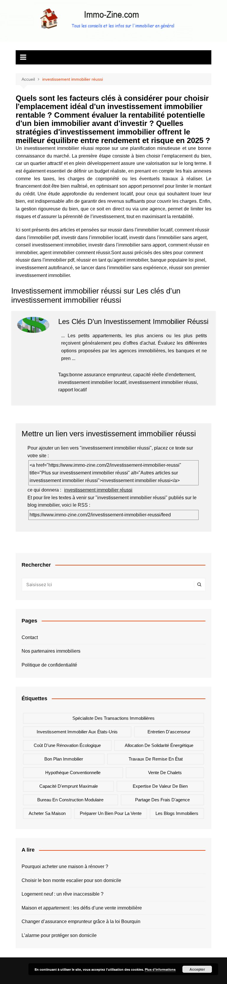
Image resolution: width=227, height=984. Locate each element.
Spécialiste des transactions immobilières (113, 718)
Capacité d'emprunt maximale (68, 786)
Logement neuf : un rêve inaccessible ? (62, 894)
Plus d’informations (160, 969)
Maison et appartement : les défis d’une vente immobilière (82, 907)
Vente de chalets (165, 772)
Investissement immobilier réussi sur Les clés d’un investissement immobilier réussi (95, 295)
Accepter (197, 969)
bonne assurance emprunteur (100, 374)
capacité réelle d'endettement (163, 374)
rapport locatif (72, 389)
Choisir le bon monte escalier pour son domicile (71, 880)
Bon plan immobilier (63, 758)
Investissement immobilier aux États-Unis (77, 731)
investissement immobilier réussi (163, 382)
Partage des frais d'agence (162, 799)
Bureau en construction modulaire (70, 799)
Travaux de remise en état (156, 758)
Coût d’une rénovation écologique (67, 745)
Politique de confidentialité (49, 664)
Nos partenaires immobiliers (51, 651)
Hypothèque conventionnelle (72, 772)
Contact (30, 637)
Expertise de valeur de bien (160, 786)
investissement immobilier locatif (92, 382)
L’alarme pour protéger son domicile (59, 935)
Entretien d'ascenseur (168, 731)
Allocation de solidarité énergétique (159, 745)
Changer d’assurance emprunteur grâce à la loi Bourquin (81, 921)
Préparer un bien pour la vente (111, 813)
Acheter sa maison (47, 813)
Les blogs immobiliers (176, 813)
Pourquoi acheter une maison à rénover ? (65, 866)
